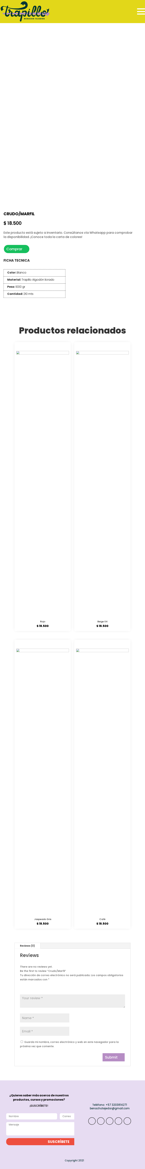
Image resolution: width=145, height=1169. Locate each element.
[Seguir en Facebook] (118, 1121)
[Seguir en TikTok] (109, 1121)
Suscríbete (58, 1141)
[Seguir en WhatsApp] (101, 1121)
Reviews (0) (27, 946)
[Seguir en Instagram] (92, 1121)
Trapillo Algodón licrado (38, 280)
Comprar (14, 249)
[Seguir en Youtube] (127, 1121)
